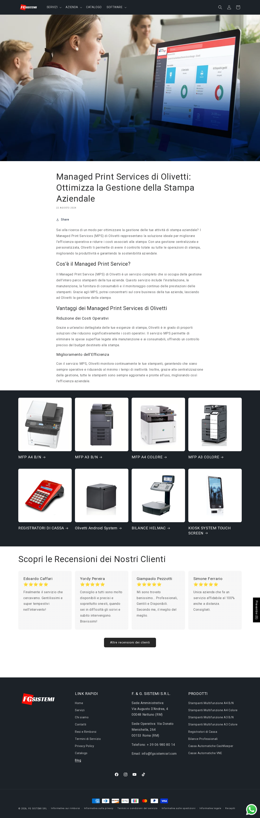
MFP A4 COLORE (147, 457)
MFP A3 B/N (86, 457)
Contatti (80, 724)
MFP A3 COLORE (203, 457)
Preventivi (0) (256, 610)
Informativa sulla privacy (99, 808)
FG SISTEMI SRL (37, 808)
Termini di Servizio (88, 738)
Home (79, 703)
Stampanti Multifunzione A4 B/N (211, 703)
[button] (53, 7)
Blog (78, 760)
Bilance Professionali (203, 738)
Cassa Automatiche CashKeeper (210, 746)
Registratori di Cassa (202, 731)
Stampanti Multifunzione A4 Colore (213, 710)
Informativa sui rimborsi (65, 808)
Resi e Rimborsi (85, 731)
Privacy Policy (84, 746)
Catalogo (81, 753)
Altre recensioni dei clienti (130, 642)
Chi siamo (82, 717)
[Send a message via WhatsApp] (251, 809)
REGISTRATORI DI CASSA (41, 528)
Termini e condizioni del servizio (137, 808)
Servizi (79, 710)
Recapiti (230, 808)
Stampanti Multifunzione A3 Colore (213, 724)
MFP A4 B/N (29, 457)
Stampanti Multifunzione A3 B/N (211, 717)
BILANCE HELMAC (149, 528)
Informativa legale (210, 808)
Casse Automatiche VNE (205, 753)
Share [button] (65, 219)
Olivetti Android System (96, 528)
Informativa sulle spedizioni (179, 808)
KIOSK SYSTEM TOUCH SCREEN (209, 530)
